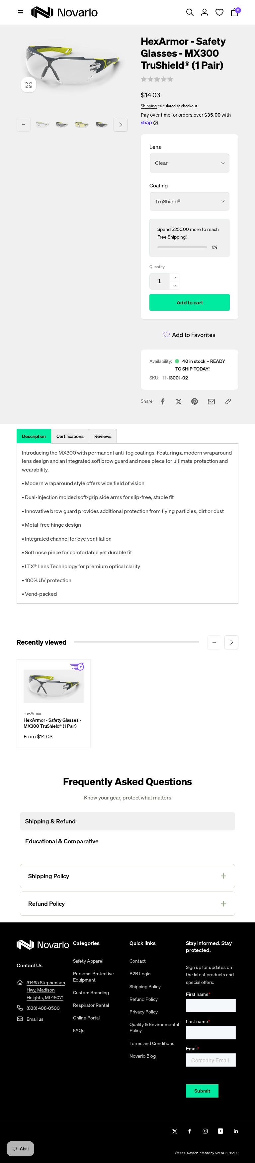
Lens (155, 147)
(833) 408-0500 (43, 1008)
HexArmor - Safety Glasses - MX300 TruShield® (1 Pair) (52, 723)
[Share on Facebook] (162, 401)
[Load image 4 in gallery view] (101, 124)
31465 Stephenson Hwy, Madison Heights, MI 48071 (46, 990)
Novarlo (193, 1153)
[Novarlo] (43, 947)
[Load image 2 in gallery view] (62, 125)
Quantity (157, 266)
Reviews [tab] (103, 436)
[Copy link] (228, 401)
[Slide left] (24, 125)
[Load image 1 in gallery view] (42, 124)
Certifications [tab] (70, 436)
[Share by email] (211, 401)
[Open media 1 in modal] (72, 66)
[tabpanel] (127, 523)
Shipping (149, 105)
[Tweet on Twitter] (178, 401)
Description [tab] (34, 436)
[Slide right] (121, 125)
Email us (35, 1019)
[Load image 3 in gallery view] (81, 125)
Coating (158, 185)
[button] (20, 12)
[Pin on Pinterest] (194, 401)
